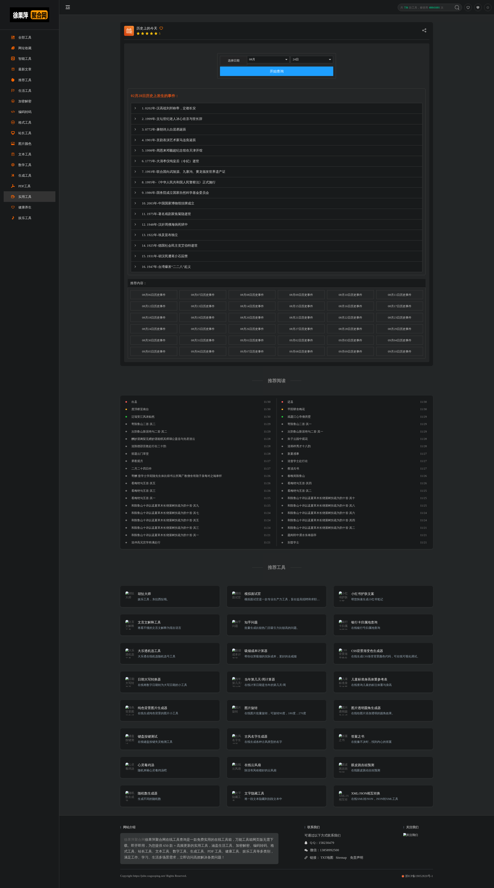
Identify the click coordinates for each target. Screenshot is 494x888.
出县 (134, 401)
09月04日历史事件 (399, 340)
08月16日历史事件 (350, 306)
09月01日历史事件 (252, 340)
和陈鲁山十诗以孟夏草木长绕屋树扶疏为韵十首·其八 (321, 505)
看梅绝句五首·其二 (300, 490)
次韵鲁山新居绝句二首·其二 (149, 431)
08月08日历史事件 (252, 294)
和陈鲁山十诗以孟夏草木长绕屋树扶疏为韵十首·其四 (321, 520)
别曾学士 (293, 542)
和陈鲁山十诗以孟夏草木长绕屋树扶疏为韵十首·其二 (321, 527)
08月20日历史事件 (252, 317)
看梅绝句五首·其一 (143, 498)
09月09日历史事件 (350, 351)
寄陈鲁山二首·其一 (300, 424)
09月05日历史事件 (154, 351)
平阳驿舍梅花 (296, 409)
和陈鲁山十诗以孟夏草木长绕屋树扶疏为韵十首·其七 (165, 512)
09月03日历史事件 (350, 340)
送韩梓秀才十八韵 (299, 446)
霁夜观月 (137, 461)
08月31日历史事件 (203, 340)
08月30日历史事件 (154, 340)
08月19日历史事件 (203, 317)
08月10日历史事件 (350, 294)
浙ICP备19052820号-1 (419, 876)
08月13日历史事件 (203, 306)
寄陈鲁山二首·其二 (143, 424)
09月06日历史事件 (203, 351)
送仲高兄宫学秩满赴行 (145, 542)
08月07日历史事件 (203, 294)
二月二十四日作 (141, 468)
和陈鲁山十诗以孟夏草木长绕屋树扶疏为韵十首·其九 (165, 505)
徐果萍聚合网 (134, 840)
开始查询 (277, 71)
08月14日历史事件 (252, 306)
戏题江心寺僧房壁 (299, 416)
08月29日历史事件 (399, 329)
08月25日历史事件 (203, 329)
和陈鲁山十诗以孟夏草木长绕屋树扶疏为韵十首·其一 (165, 535)
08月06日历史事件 (154, 294)
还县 (290, 401)
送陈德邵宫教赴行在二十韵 (148, 446)
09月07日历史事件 (252, 351)
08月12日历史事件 (154, 306)
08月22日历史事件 (350, 317)
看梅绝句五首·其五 (143, 483)
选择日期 (233, 60)
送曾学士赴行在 (298, 461)
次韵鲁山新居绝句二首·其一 (305, 431)
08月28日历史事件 (350, 329)
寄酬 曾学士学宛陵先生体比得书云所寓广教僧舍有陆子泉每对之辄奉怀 (176, 475)
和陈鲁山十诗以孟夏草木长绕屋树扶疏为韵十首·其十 (321, 498)
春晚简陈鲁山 (296, 475)
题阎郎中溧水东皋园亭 (302, 535)
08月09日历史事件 (301, 294)
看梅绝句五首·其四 (300, 483)
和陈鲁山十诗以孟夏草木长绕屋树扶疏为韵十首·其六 (321, 512)
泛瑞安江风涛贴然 (143, 416)
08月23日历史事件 (399, 317)
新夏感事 (293, 453)
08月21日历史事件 (301, 317)
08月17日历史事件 (399, 306)
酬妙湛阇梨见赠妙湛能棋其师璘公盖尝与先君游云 (163, 438)
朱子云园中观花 (298, 438)
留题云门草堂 (140, 453)
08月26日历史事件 (252, 329)
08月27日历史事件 (301, 329)
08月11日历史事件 (399, 294)
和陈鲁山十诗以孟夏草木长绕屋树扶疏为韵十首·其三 (165, 527)
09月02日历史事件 (301, 340)
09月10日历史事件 (399, 351)
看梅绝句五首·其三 (143, 490)
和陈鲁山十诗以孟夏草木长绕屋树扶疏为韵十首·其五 (165, 520)
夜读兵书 (293, 468)
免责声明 (356, 857)
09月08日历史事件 (301, 351)
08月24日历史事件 (154, 329)
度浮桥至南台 (140, 409)
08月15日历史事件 (301, 306)
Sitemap (341, 857)
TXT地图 (327, 857)
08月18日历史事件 (154, 317)
